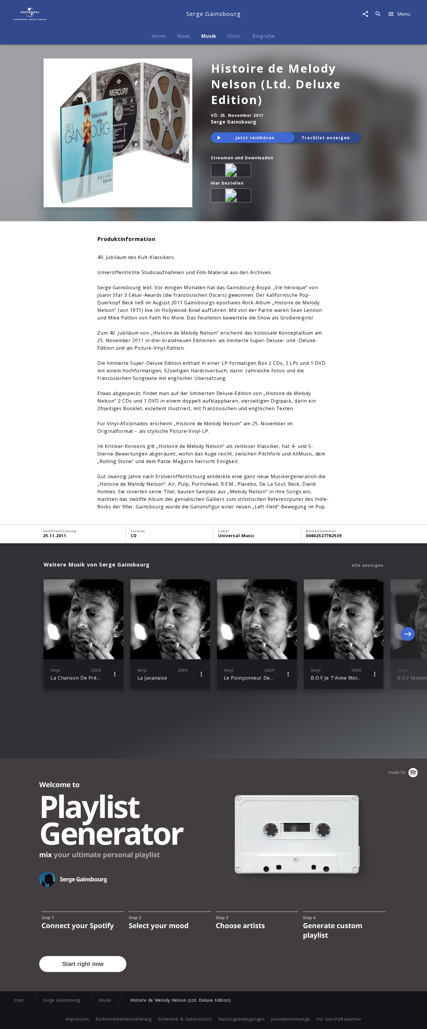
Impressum (77, 1019)
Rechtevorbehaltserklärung (124, 1019)
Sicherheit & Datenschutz (184, 1019)
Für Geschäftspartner (339, 1019)
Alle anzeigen (367, 565)
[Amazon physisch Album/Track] (232, 196)
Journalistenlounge (290, 1019)
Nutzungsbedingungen (241, 1019)
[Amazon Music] (232, 171)
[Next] (408, 634)
